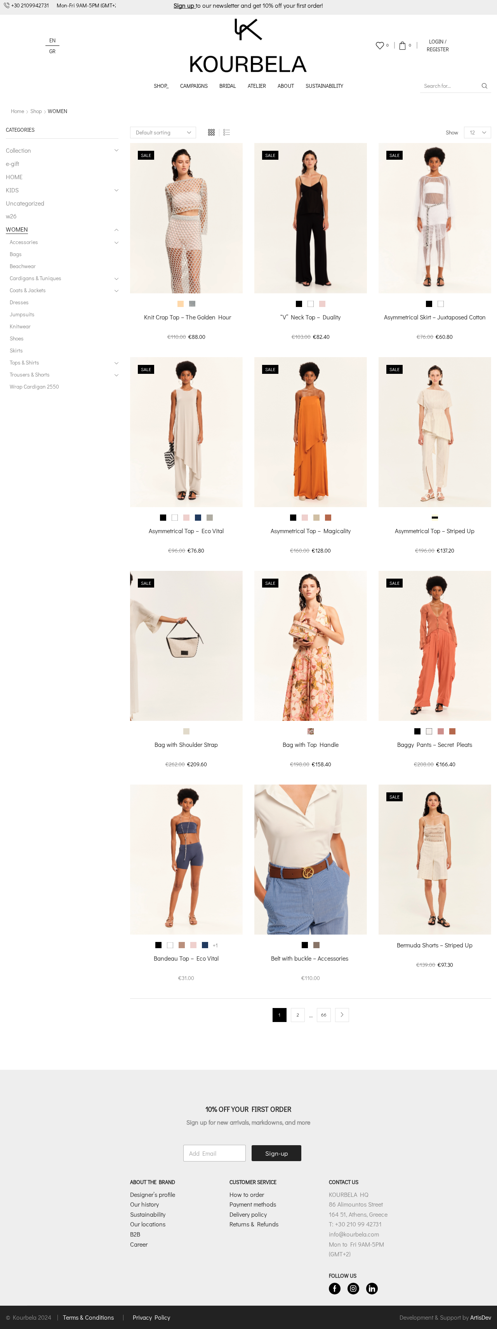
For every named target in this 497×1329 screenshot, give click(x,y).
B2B (135, 1234)
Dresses (19, 302)
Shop (36, 111)
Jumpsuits (22, 314)
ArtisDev (480, 1317)
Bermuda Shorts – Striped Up (435, 945)
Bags (16, 254)
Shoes (17, 338)
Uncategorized (25, 203)
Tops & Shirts (24, 362)
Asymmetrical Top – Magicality (311, 531)
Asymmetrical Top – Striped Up (434, 531)
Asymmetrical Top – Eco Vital (186, 531)
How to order (246, 1194)
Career (139, 1244)
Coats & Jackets (28, 290)
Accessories (24, 242)
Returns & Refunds (253, 1224)
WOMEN (17, 229)
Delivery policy (248, 1214)
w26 (11, 216)
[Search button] (484, 85)
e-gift (12, 163)
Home (17, 111)
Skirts (16, 350)
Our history (144, 1204)
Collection (18, 150)
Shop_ (161, 85)
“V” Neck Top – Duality (310, 317)
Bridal (227, 85)
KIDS (12, 190)
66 (324, 1015)
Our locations (147, 1224)
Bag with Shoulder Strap (186, 744)
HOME (14, 177)
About (286, 85)
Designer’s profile (152, 1194)
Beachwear (23, 266)
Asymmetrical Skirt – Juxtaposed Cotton (435, 317)
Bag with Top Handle (311, 744)
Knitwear (20, 326)
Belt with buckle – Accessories (310, 958)
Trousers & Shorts (30, 374)
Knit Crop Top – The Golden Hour (186, 317)
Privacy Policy (151, 1317)
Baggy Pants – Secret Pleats (434, 744)
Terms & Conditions (89, 1317)
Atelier (257, 85)
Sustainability (324, 85)
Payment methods (252, 1204)
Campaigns (194, 85)
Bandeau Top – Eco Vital (186, 958)
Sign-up (276, 1153)
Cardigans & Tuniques (35, 278)
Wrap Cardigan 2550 (34, 386)
